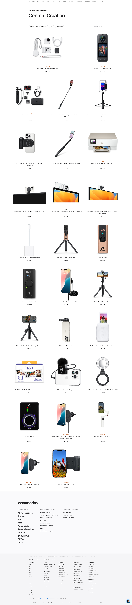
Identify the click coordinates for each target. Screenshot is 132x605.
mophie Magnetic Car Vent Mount (29, 484)
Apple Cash (31, 594)
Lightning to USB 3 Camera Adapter (29, 257)
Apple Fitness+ (47, 581)
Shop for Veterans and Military (79, 591)
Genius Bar (61, 566)
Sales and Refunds (69, 602)
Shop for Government (78, 589)
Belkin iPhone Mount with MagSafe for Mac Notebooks (66, 211)
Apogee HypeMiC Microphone (66, 257)
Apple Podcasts (47, 585)
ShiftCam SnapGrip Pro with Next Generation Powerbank (29, 164)
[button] (99, 1)
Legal (76, 602)
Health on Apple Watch (78, 582)
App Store (46, 588)
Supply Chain (91, 576)
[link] (128, 601)
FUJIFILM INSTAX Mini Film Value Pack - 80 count (29, 390)
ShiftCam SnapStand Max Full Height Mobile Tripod (66, 163)
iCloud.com (46, 568)
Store (30, 564)
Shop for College (77, 575)
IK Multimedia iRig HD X (29, 302)
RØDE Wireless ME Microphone (66, 390)
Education (90, 566)
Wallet (30, 588)
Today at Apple (62, 568)
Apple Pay (31, 592)
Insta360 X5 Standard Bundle (102, 68)
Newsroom (90, 581)
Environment (91, 568)
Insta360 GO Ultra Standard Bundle (47, 68)
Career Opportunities (92, 585)
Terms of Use (61, 602)
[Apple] (29, 559)
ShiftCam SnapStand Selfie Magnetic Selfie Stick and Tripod (66, 116)
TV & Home (31, 578)
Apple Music (46, 577)
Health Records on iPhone (78, 584)
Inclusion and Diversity (93, 570)
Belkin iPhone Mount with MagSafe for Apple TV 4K (29, 211)
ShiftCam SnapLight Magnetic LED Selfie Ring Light (103, 390)
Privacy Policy (54, 602)
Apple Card (31, 590)
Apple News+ (46, 583)
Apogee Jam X (102, 257)
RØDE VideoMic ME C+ (66, 346)
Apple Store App (62, 572)
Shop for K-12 (76, 573)
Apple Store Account (48, 566)
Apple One (46, 573)
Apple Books (46, 587)
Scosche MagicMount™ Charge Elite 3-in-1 (66, 302)
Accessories (31, 581)
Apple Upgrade (62, 576)
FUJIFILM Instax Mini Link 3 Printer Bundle (102, 346)
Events (89, 590)
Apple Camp (61, 570)
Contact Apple (91, 592)
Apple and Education (77, 571)
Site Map (80, 602)
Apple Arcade (46, 579)
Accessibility (91, 564)
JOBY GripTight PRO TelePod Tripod (102, 302)
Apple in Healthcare (77, 580)
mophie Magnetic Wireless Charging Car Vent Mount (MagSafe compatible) (66, 437)
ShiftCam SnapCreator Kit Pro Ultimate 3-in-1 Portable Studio (102, 116)
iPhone (33, 559)
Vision (30, 574)
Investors (90, 587)
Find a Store (61, 564)
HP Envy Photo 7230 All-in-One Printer (102, 163)
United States (100, 602)
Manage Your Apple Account (49, 564)
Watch (30, 572)
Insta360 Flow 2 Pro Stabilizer (102, 436)
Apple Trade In (62, 578)
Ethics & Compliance (92, 588)
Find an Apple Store (41, 598)
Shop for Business (77, 566)
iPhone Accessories (41, 559)
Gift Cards (31, 583)
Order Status (61, 583)
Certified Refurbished (63, 574)
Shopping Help (62, 585)
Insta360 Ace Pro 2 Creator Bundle (29, 115)
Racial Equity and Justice (93, 574)
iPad (29, 568)
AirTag (30, 580)
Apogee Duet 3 (29, 436)
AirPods (30, 576)
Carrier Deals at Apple (63, 581)
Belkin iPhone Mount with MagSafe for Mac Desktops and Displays (102, 212)
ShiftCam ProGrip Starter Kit (66, 484)
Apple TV (45, 575)
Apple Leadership (92, 583)
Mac (29, 566)
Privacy (90, 572)
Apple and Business (77, 564)
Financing (61, 580)
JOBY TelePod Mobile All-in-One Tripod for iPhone (29, 346)
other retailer (49, 598)
